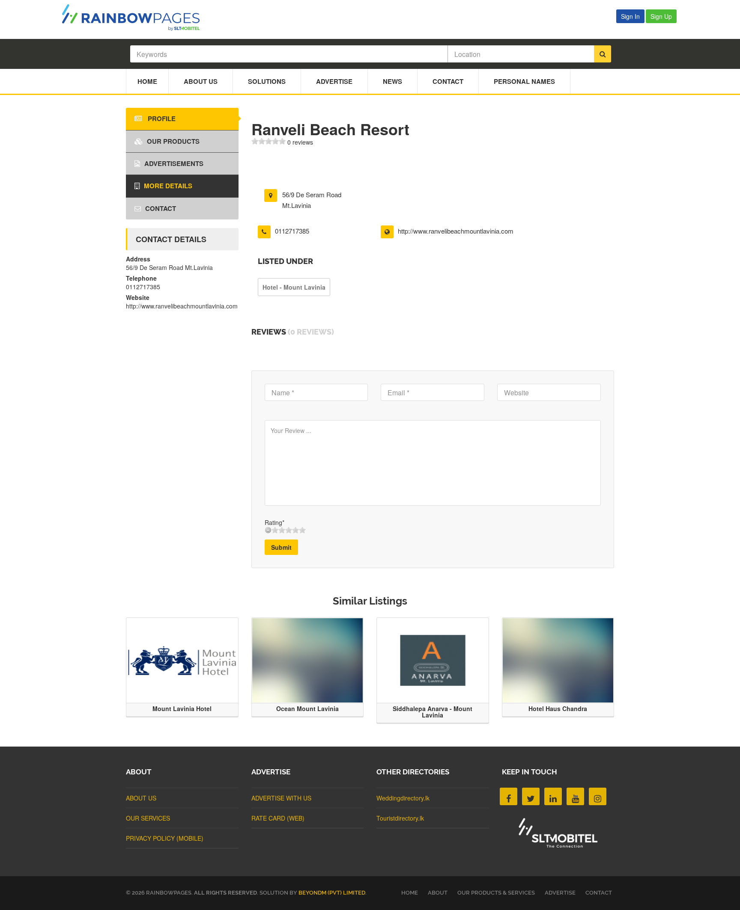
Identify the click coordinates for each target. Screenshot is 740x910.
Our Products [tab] (173, 141)
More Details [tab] (168, 185)
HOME (409, 892)
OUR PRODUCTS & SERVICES (496, 892)
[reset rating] (268, 530)
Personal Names (524, 81)
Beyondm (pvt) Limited (331, 892)
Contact (448, 81)
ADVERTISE (560, 892)
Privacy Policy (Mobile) (164, 838)
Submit (281, 547)
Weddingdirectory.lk (403, 798)
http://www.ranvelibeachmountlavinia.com (455, 230)
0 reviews (300, 142)
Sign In (630, 16)
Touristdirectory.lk (400, 818)
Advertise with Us (281, 798)
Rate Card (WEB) (277, 818)
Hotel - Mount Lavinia (294, 287)
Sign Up (661, 16)
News (392, 81)
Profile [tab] (161, 118)
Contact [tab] (160, 208)
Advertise (334, 81)
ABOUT (438, 892)
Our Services (148, 818)
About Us (201, 81)
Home (147, 81)
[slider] (268, 141)
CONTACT (598, 892)
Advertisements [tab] (173, 163)
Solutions (267, 81)
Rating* (274, 522)
